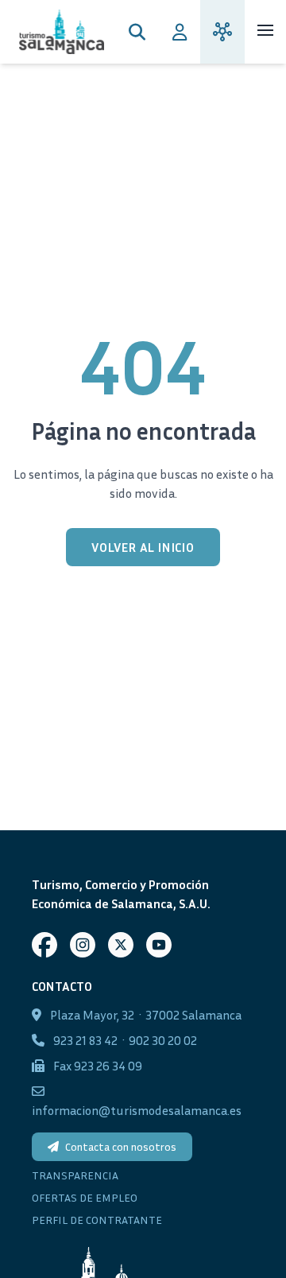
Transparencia (75, 1175)
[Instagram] (82, 945)
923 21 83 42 (85, 1040)
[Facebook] (44, 945)
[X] (120, 945)
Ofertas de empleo (84, 1197)
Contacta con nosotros (120, 1146)
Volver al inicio (143, 547)
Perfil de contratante (97, 1219)
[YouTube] (159, 945)
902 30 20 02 (163, 1040)
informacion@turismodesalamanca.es (137, 1110)
